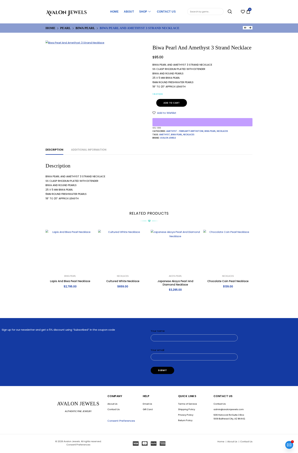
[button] (164, 112)
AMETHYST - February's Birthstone (184, 131)
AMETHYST (164, 134)
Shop (143, 11)
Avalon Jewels (72, 441)
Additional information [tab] (88, 149)
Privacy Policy (185, 415)
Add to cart (171, 102)
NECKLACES (222, 131)
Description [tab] (54, 149)
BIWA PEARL (85, 28)
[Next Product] (250, 27)
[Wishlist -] (243, 12)
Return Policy (185, 420)
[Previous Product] (245, 27)
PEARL (65, 28)
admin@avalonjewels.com (228, 409)
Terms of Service (187, 403)
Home (114, 11)
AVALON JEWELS (168, 137)
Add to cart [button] (70, 294)
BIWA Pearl (176, 134)
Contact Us (166, 11)
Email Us (147, 403)
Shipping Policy (186, 409)
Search (228, 11)
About (129, 11)
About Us (112, 403)
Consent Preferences (121, 421)
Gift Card (148, 409)
